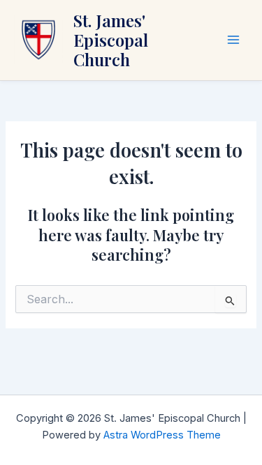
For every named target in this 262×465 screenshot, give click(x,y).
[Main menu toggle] (233, 39)
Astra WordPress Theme (162, 435)
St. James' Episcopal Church (110, 40)
